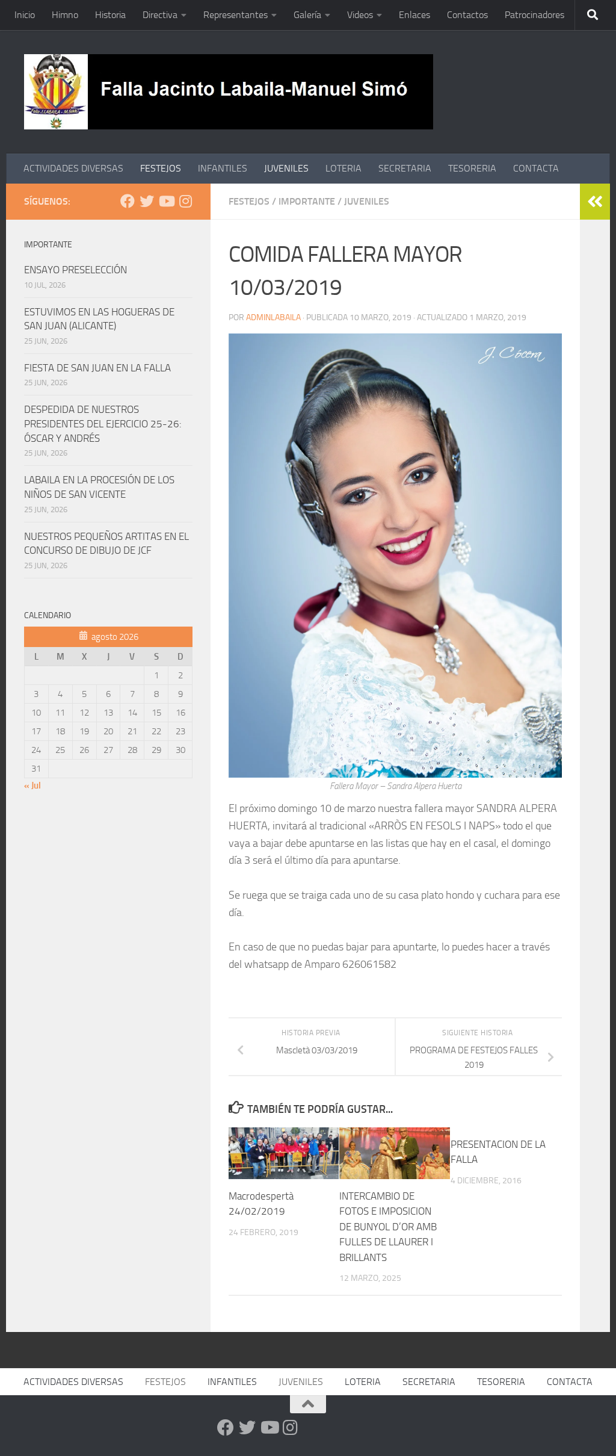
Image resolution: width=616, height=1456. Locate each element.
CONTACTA (536, 168)
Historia (110, 14)
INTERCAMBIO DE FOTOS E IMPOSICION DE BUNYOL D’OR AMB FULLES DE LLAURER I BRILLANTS (388, 1226)
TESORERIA (472, 168)
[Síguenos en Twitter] (147, 201)
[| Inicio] (228, 91)
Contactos (467, 14)
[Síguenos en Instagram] (185, 201)
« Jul (32, 785)
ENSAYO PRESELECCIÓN (75, 270)
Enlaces (414, 14)
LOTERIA (343, 168)
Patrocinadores (534, 14)
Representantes (235, 14)
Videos (360, 14)
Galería (307, 14)
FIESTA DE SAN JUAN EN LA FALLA (97, 368)
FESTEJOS (160, 168)
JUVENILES (286, 168)
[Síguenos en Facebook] (127, 201)
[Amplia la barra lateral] (595, 202)
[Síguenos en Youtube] (166, 201)
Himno (65, 14)
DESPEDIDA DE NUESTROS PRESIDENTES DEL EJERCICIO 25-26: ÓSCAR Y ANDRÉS (103, 423)
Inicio (24, 14)
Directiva (160, 14)
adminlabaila (273, 317)
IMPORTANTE (307, 201)
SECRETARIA (404, 168)
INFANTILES (222, 168)
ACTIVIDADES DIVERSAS (73, 168)
